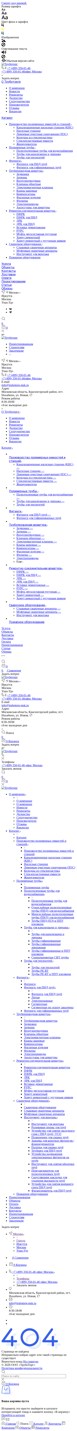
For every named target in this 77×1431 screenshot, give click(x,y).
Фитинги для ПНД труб (31, 164)
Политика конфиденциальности (21, 1368)
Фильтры (22, 200)
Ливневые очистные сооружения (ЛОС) (42, 134)
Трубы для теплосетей (30, 157)
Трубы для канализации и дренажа (38, 154)
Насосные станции (28, 130)
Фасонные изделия (28, 197)
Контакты (8, 271)
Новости (14, 91)
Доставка (8, 274)
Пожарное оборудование (25, 257)
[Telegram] (10, 312)
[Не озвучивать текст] (3, 57)
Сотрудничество (19, 101)
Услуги (6, 264)
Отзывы (14, 108)
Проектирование (13, 281)
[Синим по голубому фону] (2, 34)
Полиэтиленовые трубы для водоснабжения (44, 150)
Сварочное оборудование (25, 244)
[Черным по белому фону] (2, 25)
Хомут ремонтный (28, 237)
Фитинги (15, 160)
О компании (17, 88)
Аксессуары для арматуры (33, 207)
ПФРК (20, 214)
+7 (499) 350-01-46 (18, 68)
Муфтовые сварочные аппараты (36, 250)
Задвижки (22, 174)
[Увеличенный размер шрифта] (4, 18)
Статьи (6, 285)
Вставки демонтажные (30, 227)
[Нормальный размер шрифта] (4, 13)
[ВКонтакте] (10, 308)
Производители (19, 104)
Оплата (6, 278)
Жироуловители (26, 144)
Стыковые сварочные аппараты (36, 247)
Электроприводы (27, 204)
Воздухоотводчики (28, 180)
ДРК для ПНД (25, 224)
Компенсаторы (25, 194)
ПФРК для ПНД (26, 217)
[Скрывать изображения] (3, 45)
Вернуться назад (11, 1361)
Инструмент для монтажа (32, 254)
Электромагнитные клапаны (34, 187)
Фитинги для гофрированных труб (38, 167)
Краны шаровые (26, 190)
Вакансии (15, 111)
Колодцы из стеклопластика (34, 137)
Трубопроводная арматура (26, 170)
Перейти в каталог (13, 1415)
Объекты (8, 267)
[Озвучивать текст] (3, 53)
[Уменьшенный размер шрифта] (3, 9)
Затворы (21, 177)
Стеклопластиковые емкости (34, 140)
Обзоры (7, 288)
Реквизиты (16, 94)
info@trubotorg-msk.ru (15, 385)
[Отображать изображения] (3, 41)
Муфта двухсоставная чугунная (36, 234)
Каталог (7, 118)
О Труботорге (11, 81)
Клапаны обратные (28, 184)
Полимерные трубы (22, 147)
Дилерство (16, 98)
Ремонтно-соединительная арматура (32, 210)
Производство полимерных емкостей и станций (40, 124)
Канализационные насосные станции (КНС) (44, 127)
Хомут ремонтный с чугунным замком (41, 240)
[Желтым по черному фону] (2, 29)
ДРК (19, 220)
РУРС (20, 230)
